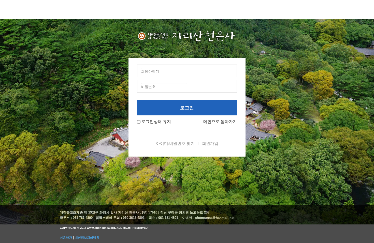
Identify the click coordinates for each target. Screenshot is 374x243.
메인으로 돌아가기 (220, 121)
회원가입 (210, 143)
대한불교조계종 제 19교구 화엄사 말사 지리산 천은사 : (100, 212)
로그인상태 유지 (156, 121)
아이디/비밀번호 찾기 (175, 143)
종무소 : (66, 218)
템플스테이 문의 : (109, 218)
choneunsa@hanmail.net (214, 218)
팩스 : (153, 218)
